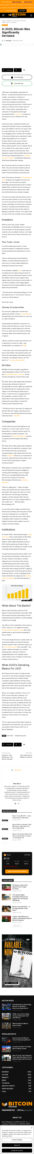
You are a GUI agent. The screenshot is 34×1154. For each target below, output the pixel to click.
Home (3, 20)
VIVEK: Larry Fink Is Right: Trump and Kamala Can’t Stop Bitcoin (20, 1015)
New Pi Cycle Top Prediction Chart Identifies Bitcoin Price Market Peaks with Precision (22, 1057)
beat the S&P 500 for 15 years (14, 374)
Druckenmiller (25, 314)
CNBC (25, 345)
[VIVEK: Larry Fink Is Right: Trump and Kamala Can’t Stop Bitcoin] (6, 1016)
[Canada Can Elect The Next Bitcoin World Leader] (6, 1049)
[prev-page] (3, 843)
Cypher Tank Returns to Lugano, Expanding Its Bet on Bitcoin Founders (22, 918)
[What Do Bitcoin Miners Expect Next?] (6, 1026)
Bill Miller (17, 416)
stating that (10, 455)
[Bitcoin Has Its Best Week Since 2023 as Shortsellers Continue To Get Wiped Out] (6, 836)
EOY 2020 (10, 735)
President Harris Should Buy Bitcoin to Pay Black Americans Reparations (21, 1006)
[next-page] (6, 843)
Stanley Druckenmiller (18, 360)
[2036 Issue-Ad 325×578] (17, 961)
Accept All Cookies (17, 1150)
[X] (18, 803)
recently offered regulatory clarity (13, 630)
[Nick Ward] (3, 41)
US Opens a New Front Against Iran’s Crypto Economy (20, 887)
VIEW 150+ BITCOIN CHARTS (17, 871)
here (19, 270)
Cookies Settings (17, 1139)
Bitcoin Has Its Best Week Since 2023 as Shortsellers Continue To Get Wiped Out (22, 835)
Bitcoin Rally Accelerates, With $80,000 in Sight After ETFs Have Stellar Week (21, 826)
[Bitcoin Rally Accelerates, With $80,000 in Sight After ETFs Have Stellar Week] (6, 827)
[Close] (32, 1128)
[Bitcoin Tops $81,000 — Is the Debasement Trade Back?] (6, 818)
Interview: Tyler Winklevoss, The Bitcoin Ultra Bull (7, 757)
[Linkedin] (15, 803)
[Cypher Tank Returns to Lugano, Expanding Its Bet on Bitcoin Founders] (6, 919)
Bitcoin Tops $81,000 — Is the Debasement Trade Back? (21, 908)
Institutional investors (20, 735)
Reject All (17, 1145)
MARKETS (9, 20)
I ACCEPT (22, 10)
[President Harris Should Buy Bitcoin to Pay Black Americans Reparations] (6, 1007)
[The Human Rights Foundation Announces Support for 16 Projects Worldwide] (6, 897)
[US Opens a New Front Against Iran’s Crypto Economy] (6, 887)
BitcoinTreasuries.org (19, 436)
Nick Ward (8, 40)
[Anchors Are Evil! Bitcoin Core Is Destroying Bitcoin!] (6, 1040)
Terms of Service (16, 2)
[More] (24, 70)
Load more (16, 926)
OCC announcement (10, 647)
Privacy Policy (28, 2)
